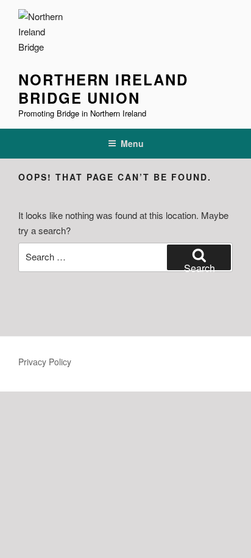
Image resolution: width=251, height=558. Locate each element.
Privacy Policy (44, 362)
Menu (132, 143)
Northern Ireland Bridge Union (103, 88)
